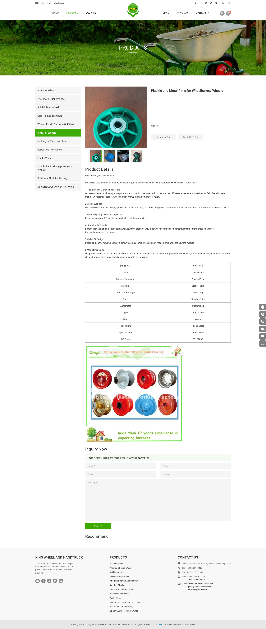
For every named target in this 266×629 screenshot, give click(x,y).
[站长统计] (158, 624)
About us (90, 13)
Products (72, 13)
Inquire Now (165, 137)
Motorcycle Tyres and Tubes (122, 589)
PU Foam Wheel (116, 563)
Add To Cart (193, 137)
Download (183, 13)
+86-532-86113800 (193, 568)
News (166, 13)
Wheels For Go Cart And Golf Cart (124, 580)
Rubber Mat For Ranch (119, 593)
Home (55, 13)
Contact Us (202, 13)
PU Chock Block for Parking (121, 606)
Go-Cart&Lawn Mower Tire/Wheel (124, 610)
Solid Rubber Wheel (118, 572)
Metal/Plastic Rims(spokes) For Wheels (126, 602)
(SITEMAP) (190, 624)
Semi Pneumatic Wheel (119, 576)
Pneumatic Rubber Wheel (120, 568)
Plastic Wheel (115, 598)
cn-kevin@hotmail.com (198, 589)
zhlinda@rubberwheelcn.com (52, 3)
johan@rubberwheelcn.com (200, 586)
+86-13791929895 (197, 579)
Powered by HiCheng (174, 624)
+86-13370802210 (197, 576)
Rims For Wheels (117, 585)
